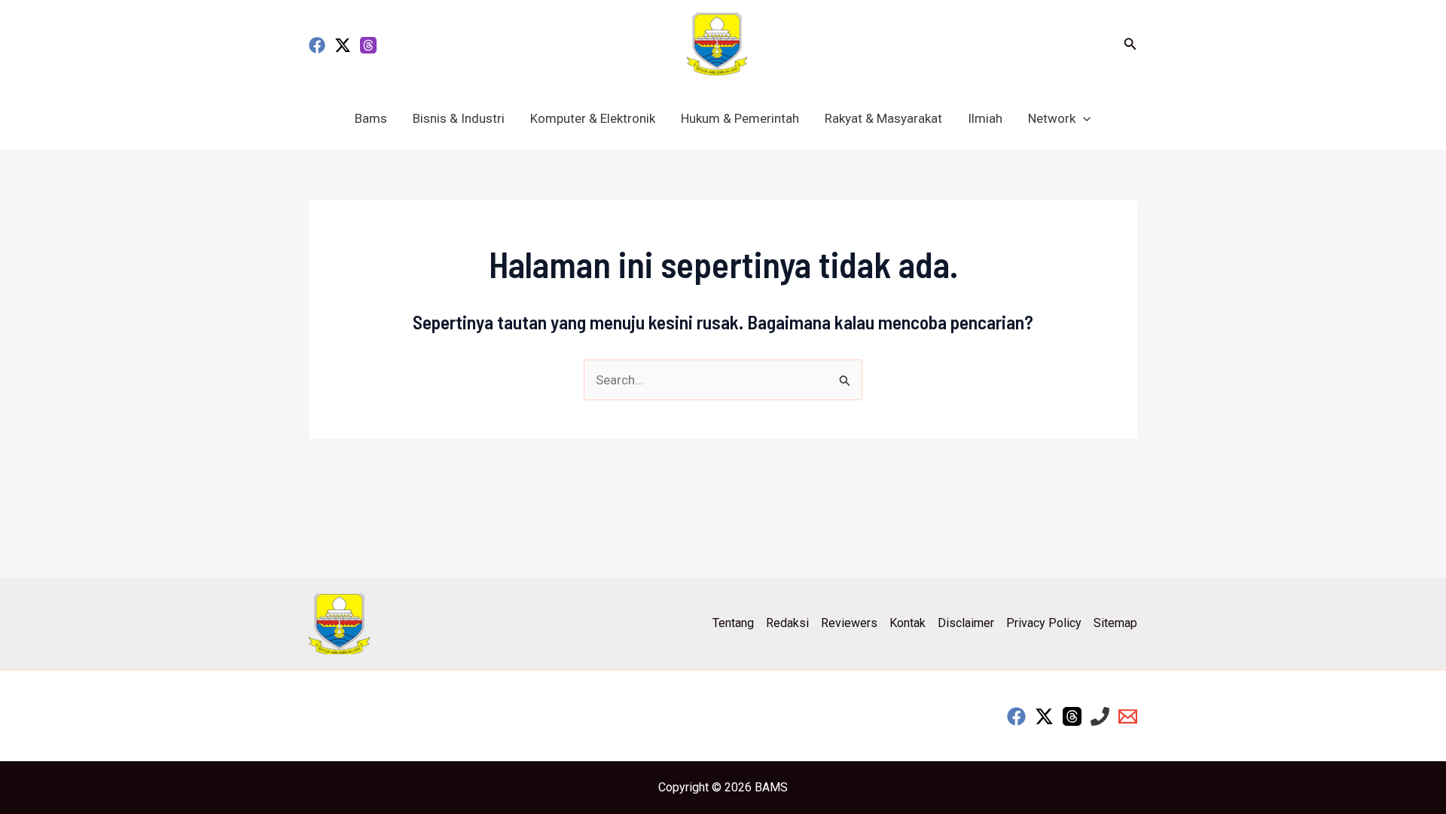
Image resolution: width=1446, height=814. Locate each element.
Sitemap (1115, 623)
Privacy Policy (1043, 623)
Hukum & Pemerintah (740, 118)
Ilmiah (985, 118)
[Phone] (1100, 716)
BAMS (771, 787)
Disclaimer (966, 623)
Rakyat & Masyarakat (883, 118)
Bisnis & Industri (459, 118)
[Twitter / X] (342, 45)
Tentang (733, 623)
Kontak (907, 623)
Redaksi (787, 623)
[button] (1130, 44)
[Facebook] (317, 45)
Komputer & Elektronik (592, 118)
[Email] (1127, 716)
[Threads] (368, 45)
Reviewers (849, 623)
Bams (371, 118)
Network (1051, 118)
